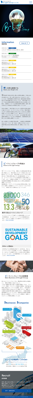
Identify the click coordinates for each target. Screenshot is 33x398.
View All (23, 43)
